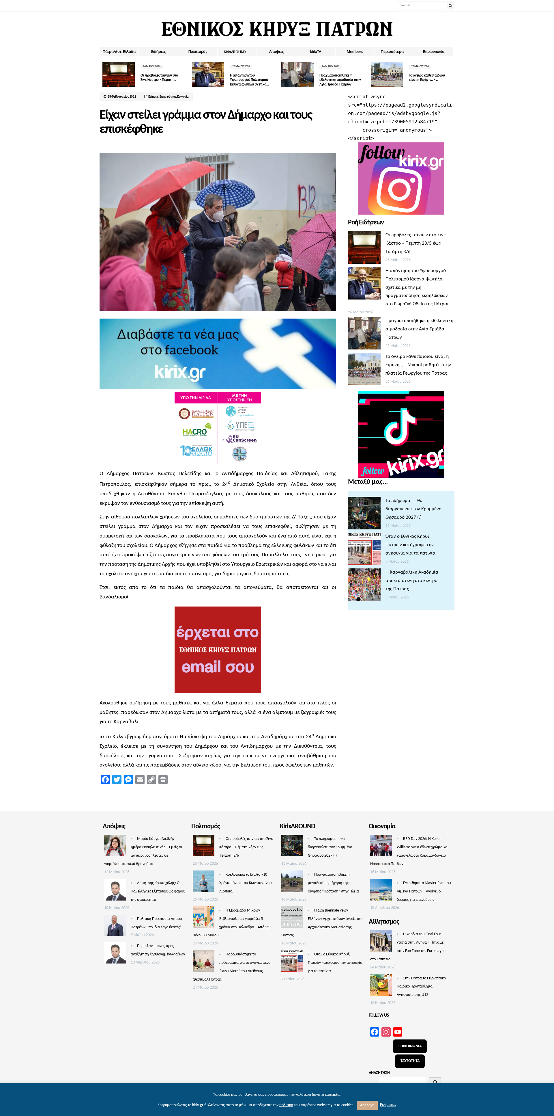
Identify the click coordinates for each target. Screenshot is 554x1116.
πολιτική (286, 1105)
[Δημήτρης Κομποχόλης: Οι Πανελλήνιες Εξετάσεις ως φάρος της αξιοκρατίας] (115, 891)
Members (355, 51)
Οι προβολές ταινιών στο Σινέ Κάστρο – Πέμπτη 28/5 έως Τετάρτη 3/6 (415, 243)
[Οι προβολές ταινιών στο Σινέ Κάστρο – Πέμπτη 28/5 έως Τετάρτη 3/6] (364, 249)
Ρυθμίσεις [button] (388, 1105)
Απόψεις (276, 51)
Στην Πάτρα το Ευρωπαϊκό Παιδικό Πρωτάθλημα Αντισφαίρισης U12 (421, 986)
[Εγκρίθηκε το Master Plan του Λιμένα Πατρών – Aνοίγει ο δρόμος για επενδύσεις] (381, 891)
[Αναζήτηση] (435, 1082)
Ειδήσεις (158, 51)
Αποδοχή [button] (367, 1105)
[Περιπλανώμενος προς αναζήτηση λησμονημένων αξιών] (115, 954)
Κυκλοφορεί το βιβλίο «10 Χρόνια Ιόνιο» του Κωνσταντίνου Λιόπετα (245, 883)
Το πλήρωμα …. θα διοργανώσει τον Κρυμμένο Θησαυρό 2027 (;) (413, 509)
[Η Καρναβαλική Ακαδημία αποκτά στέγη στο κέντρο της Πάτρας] (364, 586)
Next (450, 74)
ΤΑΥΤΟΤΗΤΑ (410, 1061)
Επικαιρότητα (168, 96)
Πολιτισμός (197, 51)
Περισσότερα (392, 51)
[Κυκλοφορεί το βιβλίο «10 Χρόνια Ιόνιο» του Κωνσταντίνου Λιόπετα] (203, 883)
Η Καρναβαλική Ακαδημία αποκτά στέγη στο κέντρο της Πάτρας (411, 581)
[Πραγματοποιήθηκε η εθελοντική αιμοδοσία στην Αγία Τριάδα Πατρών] (364, 335)
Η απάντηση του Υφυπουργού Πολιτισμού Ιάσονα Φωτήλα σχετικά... (249, 80)
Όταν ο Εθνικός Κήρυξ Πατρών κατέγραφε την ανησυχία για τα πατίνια (410, 545)
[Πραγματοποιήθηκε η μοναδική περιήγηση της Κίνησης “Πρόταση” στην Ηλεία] (292, 883)
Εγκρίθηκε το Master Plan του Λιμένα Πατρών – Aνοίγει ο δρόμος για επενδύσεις (424, 891)
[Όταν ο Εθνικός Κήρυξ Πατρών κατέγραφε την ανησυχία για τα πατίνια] (364, 550)
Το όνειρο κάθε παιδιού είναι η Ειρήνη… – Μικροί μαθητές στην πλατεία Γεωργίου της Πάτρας (418, 365)
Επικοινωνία (433, 51)
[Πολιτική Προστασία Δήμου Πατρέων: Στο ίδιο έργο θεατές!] (115, 927)
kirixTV (315, 51)
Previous (104, 74)
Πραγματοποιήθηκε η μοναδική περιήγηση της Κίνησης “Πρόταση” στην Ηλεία (333, 883)
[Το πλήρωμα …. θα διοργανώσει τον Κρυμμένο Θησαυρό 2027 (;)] (364, 515)
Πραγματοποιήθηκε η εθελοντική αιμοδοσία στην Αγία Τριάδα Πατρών (340, 80)
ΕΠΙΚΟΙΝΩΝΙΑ (410, 1046)
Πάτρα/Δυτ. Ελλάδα (119, 51)
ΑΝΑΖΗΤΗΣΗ (379, 1073)
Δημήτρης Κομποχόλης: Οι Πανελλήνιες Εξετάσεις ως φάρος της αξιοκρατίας (158, 891)
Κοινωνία (183, 96)
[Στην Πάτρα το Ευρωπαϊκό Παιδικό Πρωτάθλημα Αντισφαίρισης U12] (381, 986)
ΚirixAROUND (235, 51)
